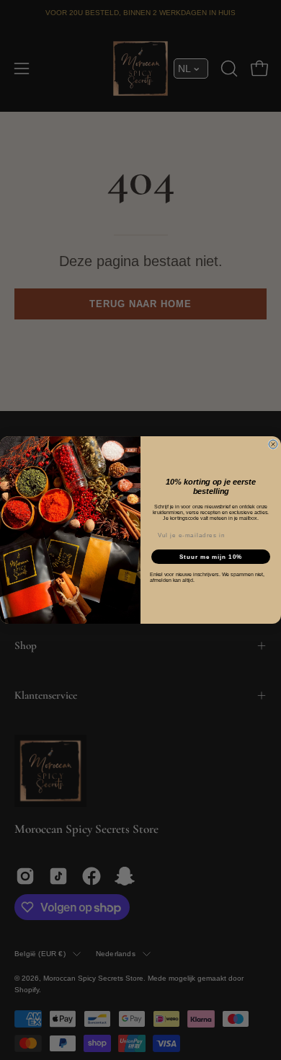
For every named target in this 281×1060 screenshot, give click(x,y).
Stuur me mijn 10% (211, 556)
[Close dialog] (273, 444)
